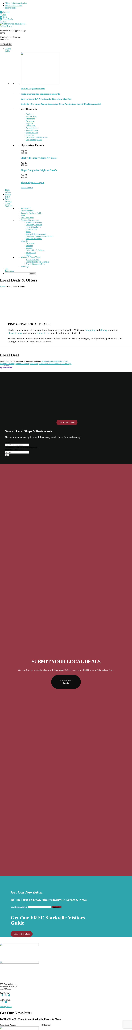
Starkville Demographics (36, 234)
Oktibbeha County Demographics (39, 236)
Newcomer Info (27, 211)
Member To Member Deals (50, 364)
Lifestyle (24, 241)
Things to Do (8, 50)
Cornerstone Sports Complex (37, 262)
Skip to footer (10, 8)
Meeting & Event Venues (31, 257)
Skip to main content (13, 5)
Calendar (6, 12)
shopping (90, 330)
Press (23, 215)
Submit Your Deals (66, 682)
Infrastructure (31, 229)
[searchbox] (17, 273)
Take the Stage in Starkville (33, 89)
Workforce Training (34, 222)
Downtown (30, 121)
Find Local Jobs (27, 218)
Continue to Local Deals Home (55, 361)
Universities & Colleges (35, 250)
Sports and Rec (32, 133)
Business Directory (7, 364)
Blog (4, 17)
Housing (29, 245)
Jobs (4, 14)
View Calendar (27, 187)
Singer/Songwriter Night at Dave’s (39, 170)
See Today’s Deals (67, 422)
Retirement (25, 208)
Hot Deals (34, 364)
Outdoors (29, 114)
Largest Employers (33, 227)
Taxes (28, 232)
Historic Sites (31, 116)
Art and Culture (32, 128)
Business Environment (30, 220)
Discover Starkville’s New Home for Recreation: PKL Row (46, 99)
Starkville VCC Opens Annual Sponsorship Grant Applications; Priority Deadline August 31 (61, 104)
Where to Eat (8, 195)
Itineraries (30, 135)
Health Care (31, 252)
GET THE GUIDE (22, 934)
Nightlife (29, 123)
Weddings (25, 266)
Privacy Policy (6, 1006)
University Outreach (34, 225)
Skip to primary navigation (16, 3)
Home (2, 286)
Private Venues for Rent (35, 264)
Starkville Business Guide (31, 213)
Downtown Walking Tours (37, 137)
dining (103, 330)
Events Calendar (22, 364)
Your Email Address (19, 907)
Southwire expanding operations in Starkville (40, 94)
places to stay (15, 333)
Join (4, 21)
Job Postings (66, 364)
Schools (29, 248)
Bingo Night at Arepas (32, 182)
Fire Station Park (32, 259)
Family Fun (30, 126)
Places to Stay (8, 191)
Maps (28, 255)
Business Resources (34, 239)
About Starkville (9, 205)
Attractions (30, 119)
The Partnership (9, 270)
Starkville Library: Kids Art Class (38, 157)
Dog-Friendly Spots (34, 140)
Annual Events (32, 130)
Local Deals (7, 19)
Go (7, 455)
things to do (43, 333)
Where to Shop (8, 200)
